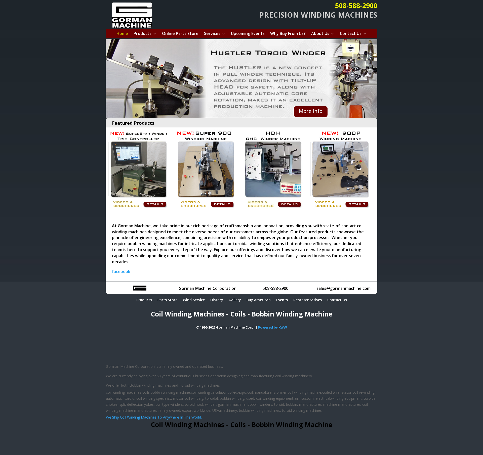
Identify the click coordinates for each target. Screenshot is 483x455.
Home (122, 34)
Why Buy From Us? (288, 34)
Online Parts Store (180, 34)
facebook (121, 271)
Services (212, 34)
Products (142, 34)
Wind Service (194, 300)
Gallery (235, 300)
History (216, 300)
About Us (320, 34)
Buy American (259, 300)
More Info (311, 111)
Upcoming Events (248, 34)
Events (282, 300)
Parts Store (167, 300)
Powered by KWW (272, 327)
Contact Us (350, 34)
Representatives (307, 300)
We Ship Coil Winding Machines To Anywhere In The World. (154, 417)
